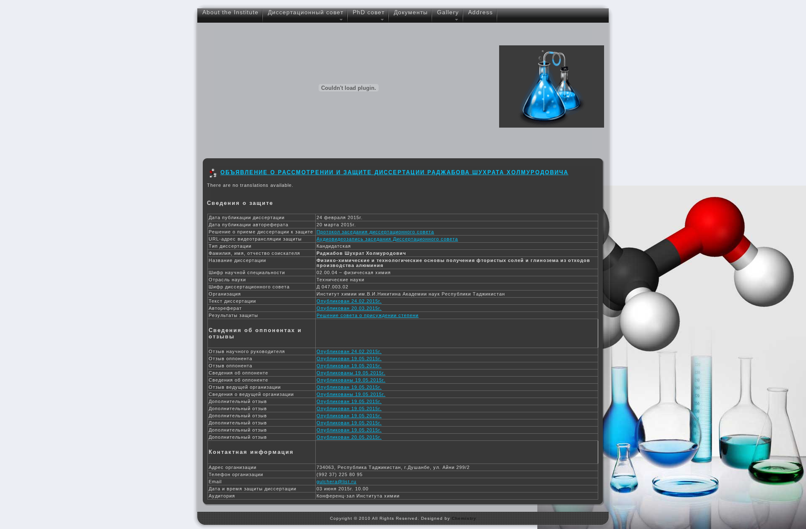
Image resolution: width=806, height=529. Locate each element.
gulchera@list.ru (336, 481)
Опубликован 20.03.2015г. (349, 308)
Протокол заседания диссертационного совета (375, 231)
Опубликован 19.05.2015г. (349, 358)
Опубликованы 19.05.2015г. (351, 372)
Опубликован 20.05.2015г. (349, 437)
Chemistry (464, 518)
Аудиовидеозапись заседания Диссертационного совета (387, 238)
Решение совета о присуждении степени (368, 315)
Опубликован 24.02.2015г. (349, 301)
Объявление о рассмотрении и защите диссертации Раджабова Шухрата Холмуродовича (394, 172)
